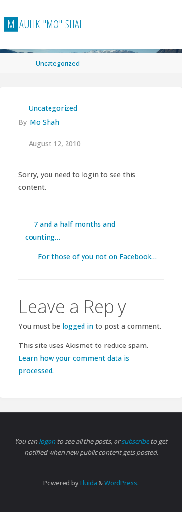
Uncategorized (58, 63)
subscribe (135, 441)
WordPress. (121, 483)
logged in (77, 325)
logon (48, 441)
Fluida (88, 483)
